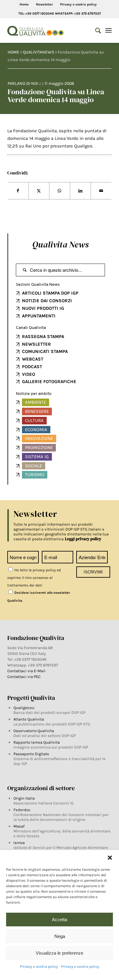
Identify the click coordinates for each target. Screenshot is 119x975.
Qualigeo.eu (23, 707)
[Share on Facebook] (18, 190)
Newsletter (44, 4)
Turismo (34, 474)
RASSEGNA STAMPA (43, 336)
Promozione (39, 447)
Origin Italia (24, 798)
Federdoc (22, 809)
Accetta (59, 919)
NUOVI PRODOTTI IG (43, 308)
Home (24, 4)
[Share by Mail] (101, 190)
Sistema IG (37, 456)
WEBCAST (32, 359)
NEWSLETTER (36, 344)
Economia (36, 429)
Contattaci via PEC (24, 676)
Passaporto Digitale (31, 754)
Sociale (33, 465)
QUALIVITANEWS (38, 52)
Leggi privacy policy (83, 538)
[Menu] (108, 30)
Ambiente (35, 402)
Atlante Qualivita (28, 719)
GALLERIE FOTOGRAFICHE (49, 381)
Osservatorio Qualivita (33, 730)
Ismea (19, 842)
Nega (59, 936)
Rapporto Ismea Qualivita (36, 742)
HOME (13, 52)
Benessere (37, 411)
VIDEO (28, 374)
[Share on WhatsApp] (59, 190)
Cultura (34, 420)
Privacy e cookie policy (39, 966)
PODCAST (32, 366)
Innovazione (39, 438)
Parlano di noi (23, 83)
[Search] (95, 31)
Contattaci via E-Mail (26, 671)
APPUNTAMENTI (39, 316)
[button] (110, 858)
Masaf (18, 826)
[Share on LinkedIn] (80, 190)
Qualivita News (60, 244)
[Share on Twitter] (39, 190)
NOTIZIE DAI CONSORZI (47, 300)
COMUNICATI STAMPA (45, 351)
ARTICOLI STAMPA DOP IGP (50, 293)
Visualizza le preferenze (59, 953)
